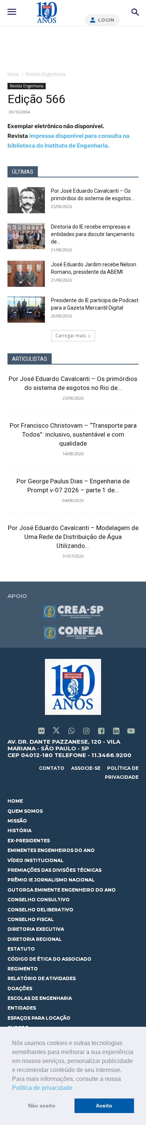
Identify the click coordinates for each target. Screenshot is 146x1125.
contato (51, 768)
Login (106, 20)
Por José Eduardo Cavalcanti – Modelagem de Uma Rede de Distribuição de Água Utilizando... (73, 536)
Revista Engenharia (46, 74)
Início (13, 74)
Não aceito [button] (41, 1106)
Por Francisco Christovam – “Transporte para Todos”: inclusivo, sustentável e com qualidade (73, 434)
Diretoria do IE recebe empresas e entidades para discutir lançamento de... (92, 234)
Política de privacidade (42, 1088)
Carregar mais (70, 335)
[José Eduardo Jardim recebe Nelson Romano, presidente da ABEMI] (26, 274)
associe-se (85, 768)
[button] (75, 1088)
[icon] (41, 731)
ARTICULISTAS (29, 359)
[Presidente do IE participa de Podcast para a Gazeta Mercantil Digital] (26, 310)
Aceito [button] (104, 1106)
